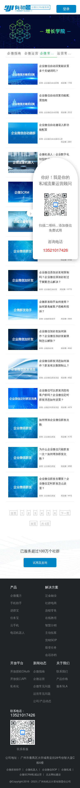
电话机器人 (17, 632)
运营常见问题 (65, 53)
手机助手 (16, 603)
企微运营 (31, 53)
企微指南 (14, 53)
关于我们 (63, 663)
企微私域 (66, 769)
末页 (33, 523)
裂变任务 (51, 647)
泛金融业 (51, 595)
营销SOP (51, 640)
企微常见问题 (48, 53)
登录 (66, 8)
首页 (13, 513)
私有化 (14, 686)
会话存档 (51, 655)
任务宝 (14, 618)
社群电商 (51, 603)
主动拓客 (51, 632)
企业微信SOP (49, 769)
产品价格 (62, 679)
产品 (13, 587)
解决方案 (51, 587)
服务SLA (61, 686)
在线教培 (51, 618)
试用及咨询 (40, 562)
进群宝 (14, 610)
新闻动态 (39, 663)
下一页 (65, 513)
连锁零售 (51, 610)
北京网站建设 (53, 774)
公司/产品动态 (42, 701)
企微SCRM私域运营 (30, 774)
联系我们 (62, 671)
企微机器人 (31, 769)
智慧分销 (51, 625)
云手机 (14, 625)
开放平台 (16, 663)
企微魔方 (16, 595)
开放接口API (18, 679)
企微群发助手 (13, 769)
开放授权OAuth (20, 671)
